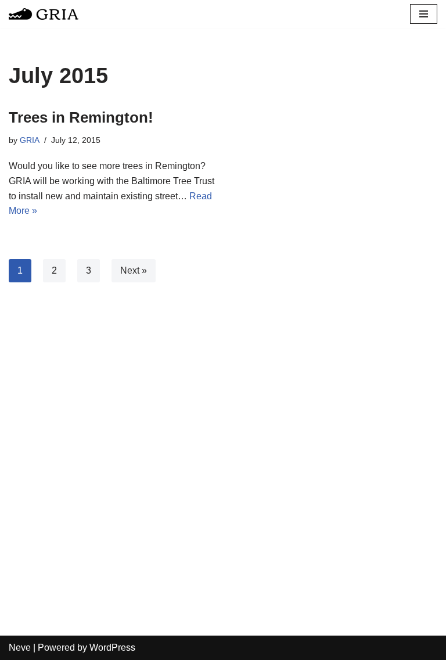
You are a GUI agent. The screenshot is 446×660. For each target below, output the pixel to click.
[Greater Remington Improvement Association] (43, 14)
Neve (20, 647)
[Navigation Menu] (423, 14)
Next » (133, 270)
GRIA (29, 140)
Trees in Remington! (81, 117)
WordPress (112, 647)
